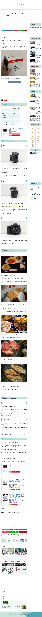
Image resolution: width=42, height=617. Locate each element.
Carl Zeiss (21, 614)
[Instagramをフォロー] (8, 536)
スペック (32, 185)
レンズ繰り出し (34, 198)
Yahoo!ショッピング (17, 135)
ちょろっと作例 (33, 193)
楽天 (13, 135)
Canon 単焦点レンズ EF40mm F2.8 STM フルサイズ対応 (17, 129)
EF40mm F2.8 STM (17, 512)
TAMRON (24, 614)
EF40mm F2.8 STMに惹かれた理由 (35, 188)
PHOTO (3, 596)
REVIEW (3, 512)
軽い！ (33, 190)
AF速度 (33, 197)
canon (6, 512)
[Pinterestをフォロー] (17, 536)
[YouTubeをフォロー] (12, 536)
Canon (11, 614)
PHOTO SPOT (4, 598)
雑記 (2, 592)
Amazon (10, 135)
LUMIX (9, 614)
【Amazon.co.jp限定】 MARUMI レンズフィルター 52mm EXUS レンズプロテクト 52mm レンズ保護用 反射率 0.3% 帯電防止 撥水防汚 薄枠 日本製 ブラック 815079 (17, 481)
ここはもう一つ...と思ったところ (35, 195)
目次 (13, 81)
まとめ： (32, 199)
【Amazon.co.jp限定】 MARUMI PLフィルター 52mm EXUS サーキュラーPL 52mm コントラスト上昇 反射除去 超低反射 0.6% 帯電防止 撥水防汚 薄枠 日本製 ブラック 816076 (17, 496)
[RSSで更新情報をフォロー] (25, 536)
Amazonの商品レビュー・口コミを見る (14, 133)
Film (31, 614)
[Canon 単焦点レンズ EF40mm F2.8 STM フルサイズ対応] (5, 130)
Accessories (28, 614)
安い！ (33, 192)
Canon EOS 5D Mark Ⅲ (10, 512)
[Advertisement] (14, 22)
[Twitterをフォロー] (3, 536)
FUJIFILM (14, 614)
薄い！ (33, 189)
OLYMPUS (17, 614)
